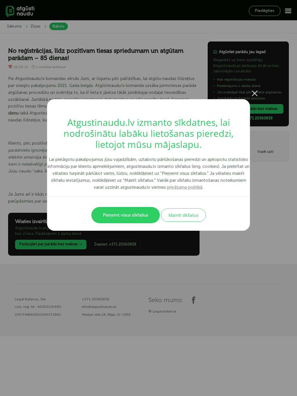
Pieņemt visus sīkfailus (125, 215)
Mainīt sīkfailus (183, 215)
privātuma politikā (184, 187)
